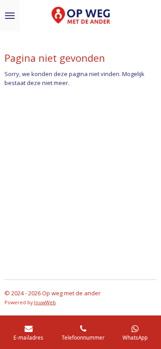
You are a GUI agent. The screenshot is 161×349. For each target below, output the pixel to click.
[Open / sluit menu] (10, 15)
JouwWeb (45, 302)
